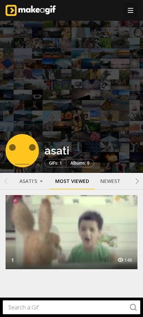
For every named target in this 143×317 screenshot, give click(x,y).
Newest (110, 181)
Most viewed (72, 181)
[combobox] (71, 307)
